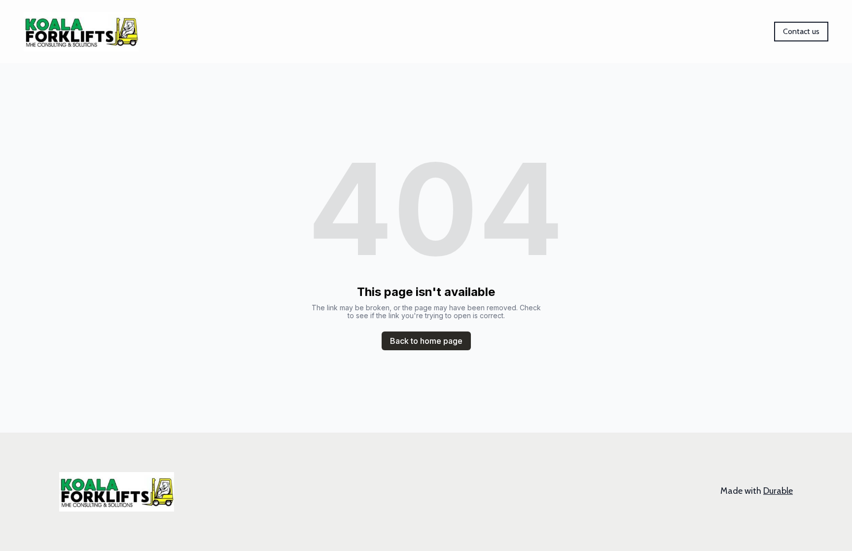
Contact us (801, 31)
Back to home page (426, 341)
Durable (778, 490)
